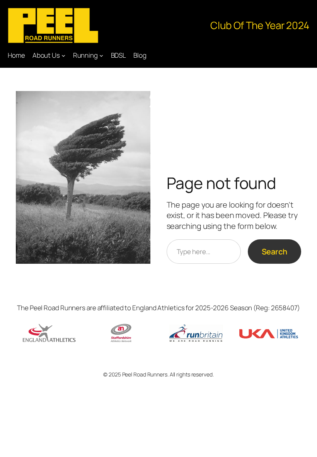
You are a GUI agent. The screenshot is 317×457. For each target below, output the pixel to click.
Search (274, 251)
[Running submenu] (101, 55)
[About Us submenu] (63, 55)
